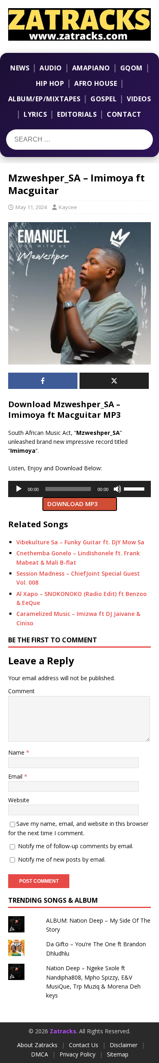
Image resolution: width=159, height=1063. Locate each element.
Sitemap (117, 1054)
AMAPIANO (91, 67)
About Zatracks (37, 1045)
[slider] (135, 488)
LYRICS (35, 114)
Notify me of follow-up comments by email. (75, 846)
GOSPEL (104, 98)
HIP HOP (50, 83)
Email (16, 776)
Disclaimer (123, 1045)
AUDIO (51, 67)
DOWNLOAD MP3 (72, 504)
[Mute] (117, 489)
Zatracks (63, 1031)
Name (17, 752)
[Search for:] (56, 139)
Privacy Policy (77, 1054)
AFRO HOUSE (95, 83)
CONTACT (124, 114)
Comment (21, 691)
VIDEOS (139, 98)
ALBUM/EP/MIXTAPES (44, 98)
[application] (79, 489)
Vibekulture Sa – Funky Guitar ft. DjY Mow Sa (80, 542)
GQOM (131, 67)
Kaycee (68, 207)
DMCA (39, 1054)
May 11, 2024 (31, 207)
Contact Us (83, 1045)
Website (18, 800)
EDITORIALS (77, 114)
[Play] (19, 489)
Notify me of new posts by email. (62, 859)
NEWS (19, 67)
